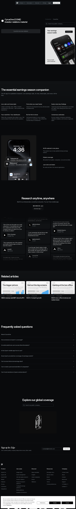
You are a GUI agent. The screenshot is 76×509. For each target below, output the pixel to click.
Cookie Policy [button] (8, 503)
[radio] (33, 205)
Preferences (42, 502)
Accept (67, 502)
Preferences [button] (9, 505)
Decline (55, 502)
